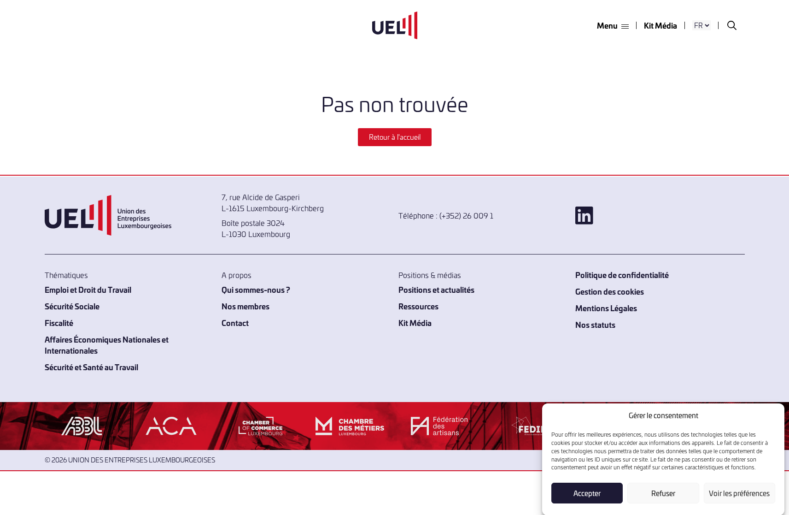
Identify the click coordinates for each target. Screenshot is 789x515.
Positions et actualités (436, 289)
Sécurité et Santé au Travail (91, 366)
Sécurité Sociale (72, 306)
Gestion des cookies (609, 291)
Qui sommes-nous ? (256, 289)
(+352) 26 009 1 (466, 215)
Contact (235, 322)
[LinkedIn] (660, 216)
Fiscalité (59, 322)
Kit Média (660, 25)
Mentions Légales (606, 307)
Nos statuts (595, 324)
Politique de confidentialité (622, 274)
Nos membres (245, 306)
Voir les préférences (739, 493)
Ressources (418, 306)
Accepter (587, 493)
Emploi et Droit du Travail (88, 289)
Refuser (663, 493)
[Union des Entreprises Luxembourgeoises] (394, 25)
